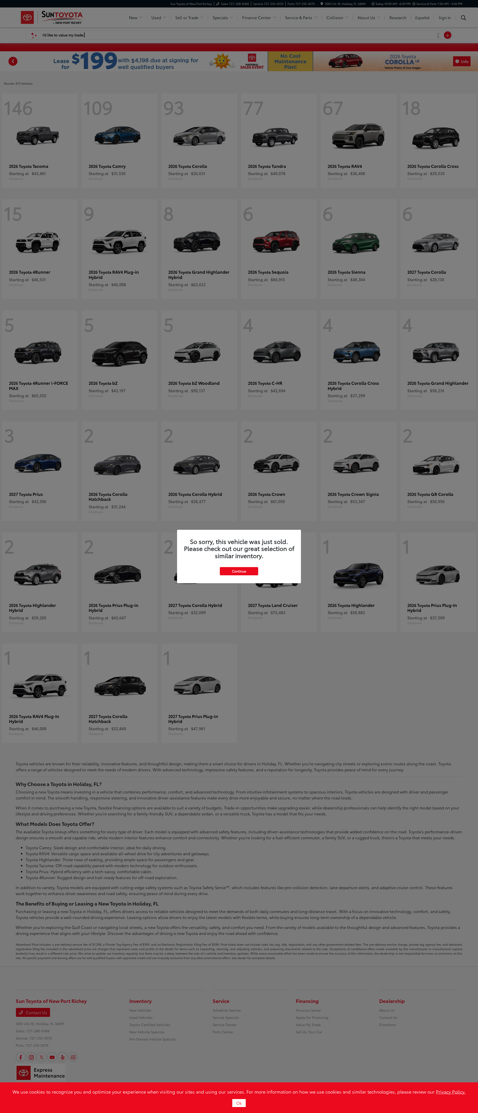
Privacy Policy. (451, 1091)
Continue (239, 571)
